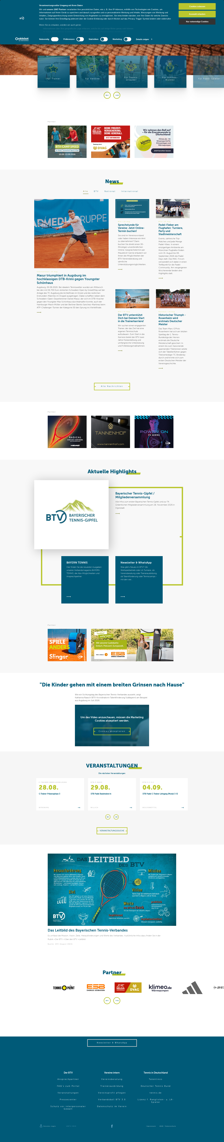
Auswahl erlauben (197, 14)
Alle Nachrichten (112, 386)
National (110, 191)
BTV (96, 191)
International (129, 191)
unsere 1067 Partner (56, 9)
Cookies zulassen (197, 6)
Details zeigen (142, 39)
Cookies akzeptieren (112, 731)
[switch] (80, 39)
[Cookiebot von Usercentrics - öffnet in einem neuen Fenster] (22, 39)
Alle (85, 191)
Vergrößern (171, 858)
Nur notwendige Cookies (197, 21)
